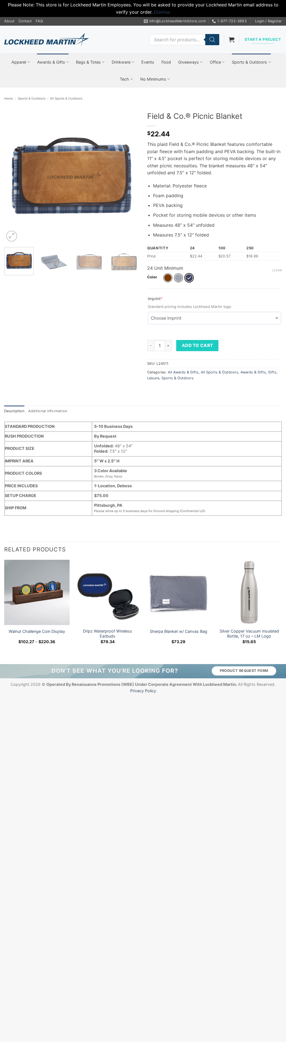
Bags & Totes (88, 62)
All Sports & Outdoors (66, 98)
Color (152, 277)
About (9, 21)
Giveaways (188, 62)
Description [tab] (14, 411)
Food (166, 62)
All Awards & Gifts (183, 372)
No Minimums (153, 79)
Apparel (18, 62)
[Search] (212, 39)
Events (147, 62)
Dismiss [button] (162, 12)
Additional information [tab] (47, 411)
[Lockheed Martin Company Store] (46, 39)
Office (215, 62)
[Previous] (14, 175)
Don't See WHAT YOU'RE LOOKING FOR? (114, 670)
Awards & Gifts (51, 62)
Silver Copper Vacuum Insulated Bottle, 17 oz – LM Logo (249, 634)
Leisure (153, 378)
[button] (268, 21)
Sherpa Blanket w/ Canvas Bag (178, 631)
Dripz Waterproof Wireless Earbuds (107, 634)
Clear (277, 270)
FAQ (39, 21)
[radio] (168, 278)
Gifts (272, 372)
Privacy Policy (143, 690)
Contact (25, 21)
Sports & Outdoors (249, 62)
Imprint (164, 298)
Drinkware (121, 62)
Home (8, 98)
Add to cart (197, 345)
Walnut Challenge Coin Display (37, 631)
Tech (124, 79)
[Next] (129, 175)
